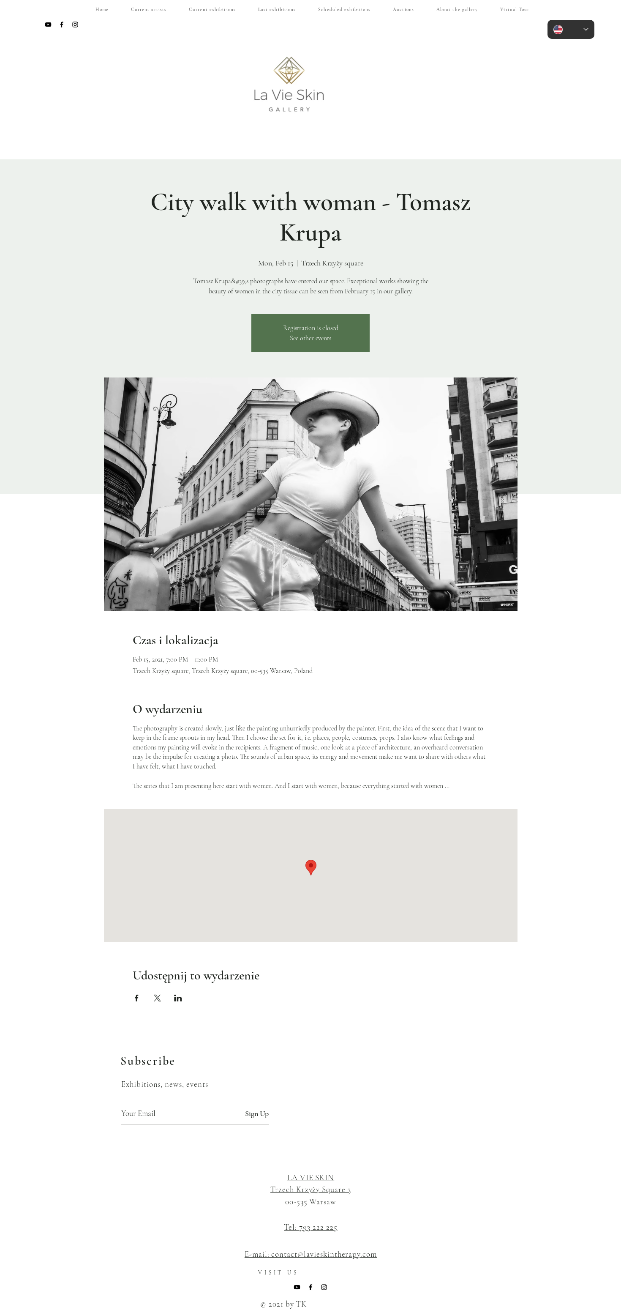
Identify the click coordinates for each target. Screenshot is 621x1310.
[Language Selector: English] (570, 29)
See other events (310, 338)
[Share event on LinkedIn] (178, 998)
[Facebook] (61, 24)
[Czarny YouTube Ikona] (48, 24)
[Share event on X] (157, 998)
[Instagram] (75, 24)
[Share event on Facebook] (137, 998)
